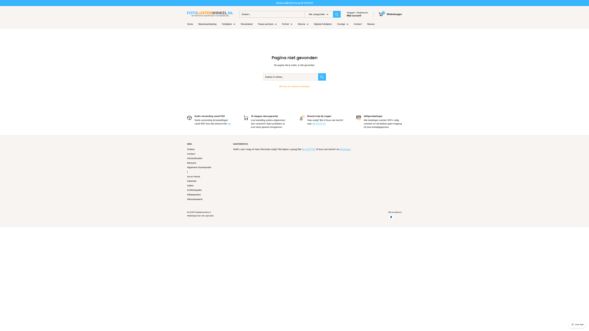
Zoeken (191, 149)
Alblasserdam (194, 194)
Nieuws (371, 24)
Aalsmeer (191, 181)
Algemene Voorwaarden (199, 167)
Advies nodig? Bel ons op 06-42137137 (294, 3)
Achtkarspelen (194, 190)
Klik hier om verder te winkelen (294, 86)
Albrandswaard (194, 199)
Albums (301, 24)
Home (190, 24)
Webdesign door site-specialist (200, 216)
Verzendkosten (194, 158)
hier (229, 123)
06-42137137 (319, 123)
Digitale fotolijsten (323, 24)
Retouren (191, 163)
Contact (358, 24)
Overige (341, 24)
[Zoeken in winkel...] (322, 77)
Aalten (190, 185)
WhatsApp (345, 149)
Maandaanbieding (207, 24)
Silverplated (247, 24)
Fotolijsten (227, 24)
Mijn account (354, 15)
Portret (285, 24)
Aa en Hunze (193, 176)
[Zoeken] (337, 14)
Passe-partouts (265, 24)
